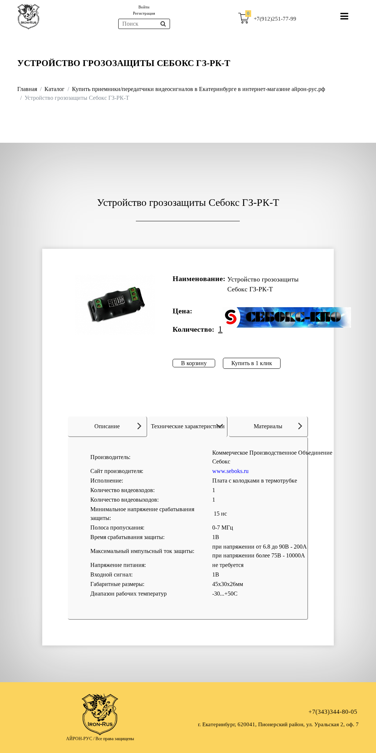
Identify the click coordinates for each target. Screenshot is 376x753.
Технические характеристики (188, 426)
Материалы (268, 426)
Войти (143, 7)
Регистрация (144, 13)
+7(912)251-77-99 (275, 19)
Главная (27, 89)
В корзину (194, 363)
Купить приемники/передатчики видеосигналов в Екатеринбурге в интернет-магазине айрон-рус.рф (198, 89)
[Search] (163, 23)
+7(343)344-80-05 (332, 711)
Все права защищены (114, 738)
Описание (107, 426)
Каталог (54, 89)
